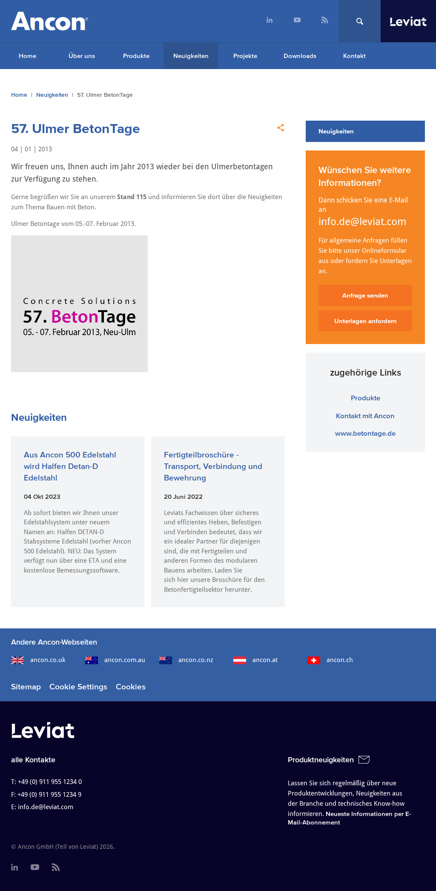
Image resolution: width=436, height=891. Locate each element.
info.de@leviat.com (362, 222)
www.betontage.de (365, 433)
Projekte (245, 55)
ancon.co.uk (47, 660)
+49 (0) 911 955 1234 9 (49, 794)
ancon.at (265, 660)
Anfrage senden (365, 295)
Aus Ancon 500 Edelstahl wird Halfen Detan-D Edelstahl (70, 466)
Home (27, 55)
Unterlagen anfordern (365, 320)
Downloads (300, 55)
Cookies (131, 686)
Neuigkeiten (191, 55)
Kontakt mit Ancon (365, 415)
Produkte (136, 55)
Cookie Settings (78, 686)
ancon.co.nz (195, 660)
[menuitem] (269, 21)
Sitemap (26, 686)
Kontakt (354, 55)
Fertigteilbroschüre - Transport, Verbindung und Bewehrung (213, 466)
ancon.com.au (124, 660)
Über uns (82, 55)
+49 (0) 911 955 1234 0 (50, 782)
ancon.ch (340, 660)
